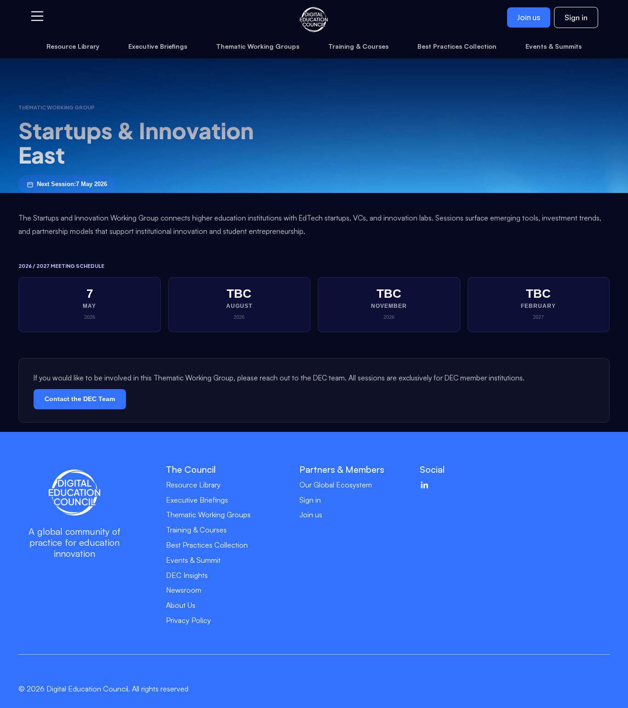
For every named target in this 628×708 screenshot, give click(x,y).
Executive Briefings (197, 499)
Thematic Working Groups (208, 514)
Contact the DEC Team (80, 399)
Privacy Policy (188, 620)
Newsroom (183, 590)
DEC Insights (187, 575)
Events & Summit (193, 560)
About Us (180, 605)
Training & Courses (196, 529)
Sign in (576, 17)
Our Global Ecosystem (335, 484)
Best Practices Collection (207, 544)
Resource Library (193, 484)
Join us (528, 17)
